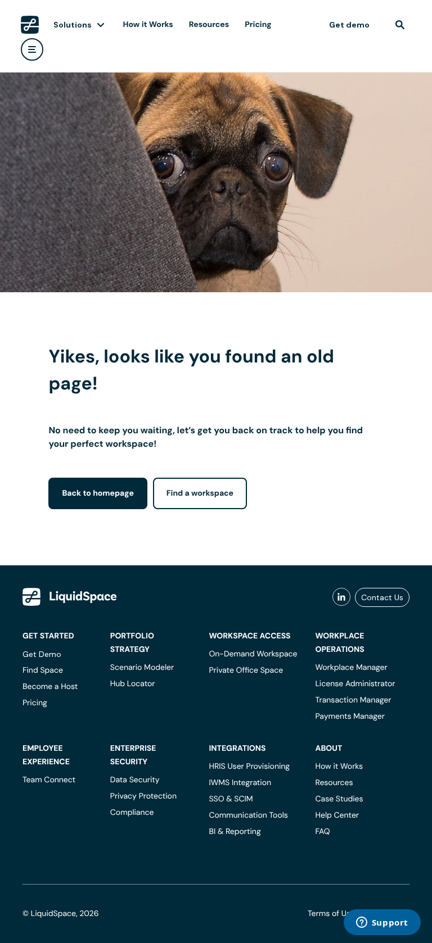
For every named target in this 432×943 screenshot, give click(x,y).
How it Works (148, 25)
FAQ (322, 832)
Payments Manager (349, 716)
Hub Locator (132, 684)
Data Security (135, 780)
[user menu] (32, 49)
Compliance (132, 813)
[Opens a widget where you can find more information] (382, 923)
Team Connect (48, 780)
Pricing (258, 25)
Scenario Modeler (142, 668)
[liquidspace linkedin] (341, 597)
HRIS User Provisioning (249, 766)
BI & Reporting (234, 832)
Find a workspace (199, 493)
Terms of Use (331, 914)
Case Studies (339, 799)
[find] (400, 24)
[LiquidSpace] (69, 597)
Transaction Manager (353, 700)
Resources (209, 25)
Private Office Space (246, 670)
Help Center (337, 815)
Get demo (349, 25)
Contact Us (382, 597)
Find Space (42, 670)
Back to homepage (97, 493)
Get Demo (41, 654)
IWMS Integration (240, 783)
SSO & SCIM (231, 799)
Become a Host (50, 687)
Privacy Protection (143, 796)
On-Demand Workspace (253, 654)
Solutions (72, 25)
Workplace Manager (351, 668)
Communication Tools (248, 815)
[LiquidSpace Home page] (30, 25)
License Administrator (355, 684)
